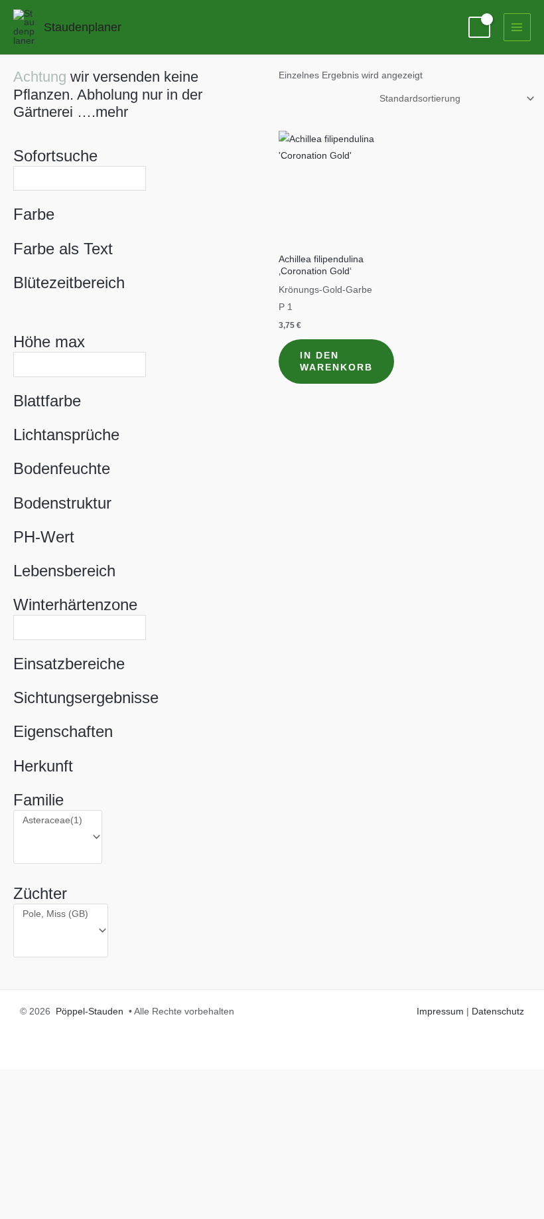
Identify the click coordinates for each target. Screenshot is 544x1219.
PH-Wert (43, 537)
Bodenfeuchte (61, 468)
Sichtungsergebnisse (86, 697)
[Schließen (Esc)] (156, 1186)
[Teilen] (111, 1186)
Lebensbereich (64, 571)
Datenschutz (498, 1011)
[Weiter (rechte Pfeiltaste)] (66, 1208)
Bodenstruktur (62, 503)
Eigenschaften (63, 731)
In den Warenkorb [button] (336, 361)
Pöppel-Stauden (89, 1011)
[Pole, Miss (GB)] (55, 914)
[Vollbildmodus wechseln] (66, 1186)
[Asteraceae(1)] (52, 820)
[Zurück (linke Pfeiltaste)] (21, 1208)
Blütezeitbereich (69, 282)
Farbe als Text (63, 249)
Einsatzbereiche (69, 664)
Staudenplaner (82, 27)
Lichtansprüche (66, 435)
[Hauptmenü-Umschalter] (517, 27)
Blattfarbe (47, 401)
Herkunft (43, 766)
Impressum (440, 1011)
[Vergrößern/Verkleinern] (21, 1186)
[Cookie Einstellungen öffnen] (99, 1166)
